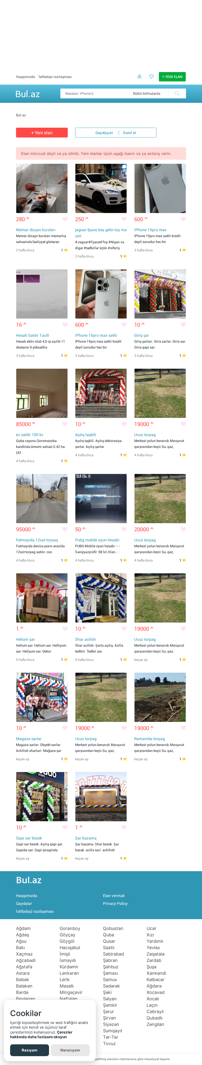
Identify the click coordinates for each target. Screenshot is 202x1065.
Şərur (108, 1011)
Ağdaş (22, 934)
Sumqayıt (112, 1030)
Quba (108, 934)
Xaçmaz (24, 954)
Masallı (67, 986)
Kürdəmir (69, 966)
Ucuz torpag (145, 434)
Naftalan (69, 998)
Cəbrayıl (155, 1011)
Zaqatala (156, 954)
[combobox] (157, 93)
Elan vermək (114, 895)
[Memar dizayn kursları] (42, 188)
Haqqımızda (25, 77)
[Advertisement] (101, 34)
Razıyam (29, 1050)
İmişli (65, 954)
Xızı (150, 934)
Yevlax (153, 947)
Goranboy (70, 928)
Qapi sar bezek (29, 838)
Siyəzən (111, 1024)
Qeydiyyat (104, 133)
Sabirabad (113, 954)
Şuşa (151, 966)
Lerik (65, 979)
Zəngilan (155, 1024)
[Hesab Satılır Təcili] (42, 294)
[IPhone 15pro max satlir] (101, 294)
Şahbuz (110, 966)
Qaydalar (24, 903)
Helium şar (25, 639)
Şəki (107, 992)
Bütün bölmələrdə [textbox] (146, 93)
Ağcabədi (25, 960)
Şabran (110, 960)
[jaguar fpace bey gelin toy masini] (101, 188)
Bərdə (22, 992)
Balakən (24, 986)
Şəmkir (110, 1005)
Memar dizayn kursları (35, 230)
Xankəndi (156, 973)
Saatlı (108, 947)
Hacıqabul (70, 947)
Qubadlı (154, 1018)
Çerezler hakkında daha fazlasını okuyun (41, 1034)
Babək (22, 979)
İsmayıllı (68, 960)
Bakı (20, 947)
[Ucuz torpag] (160, 393)
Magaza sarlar (29, 738)
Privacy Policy (115, 903)
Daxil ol (129, 133)
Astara (23, 973)
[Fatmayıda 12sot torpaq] (42, 498)
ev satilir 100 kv (29, 434)
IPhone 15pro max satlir (96, 335)
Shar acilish (85, 639)
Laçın (152, 1005)
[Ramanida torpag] (160, 697)
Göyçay (67, 934)
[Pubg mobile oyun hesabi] (101, 498)
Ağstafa (24, 966)
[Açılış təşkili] (101, 393)
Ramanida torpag (149, 738)
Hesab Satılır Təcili (32, 335)
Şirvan (109, 1018)
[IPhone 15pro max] (160, 188)
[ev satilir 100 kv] (42, 393)
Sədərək (111, 986)
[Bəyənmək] (65, 219)
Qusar (109, 941)
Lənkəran (69, 973)
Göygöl (67, 941)
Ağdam (23, 928)
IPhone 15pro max (150, 230)
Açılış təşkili (85, 434)
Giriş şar (141, 335)
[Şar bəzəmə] (101, 797)
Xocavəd (156, 992)
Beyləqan (25, 998)
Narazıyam (70, 1050)
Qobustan (113, 928)
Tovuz (109, 1043)
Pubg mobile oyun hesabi (97, 540)
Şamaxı (110, 973)
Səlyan (110, 998)
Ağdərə (154, 986)
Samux (110, 979)
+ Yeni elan (41, 132)
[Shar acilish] (101, 598)
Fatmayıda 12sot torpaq (37, 540)
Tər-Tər (110, 1037)
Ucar (151, 928)
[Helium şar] (42, 598)
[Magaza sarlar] (42, 697)
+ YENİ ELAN (172, 77)
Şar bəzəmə (86, 838)
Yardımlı (155, 941)
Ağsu (21, 941)
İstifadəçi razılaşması (55, 77)
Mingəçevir (71, 992)
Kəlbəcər (156, 979)
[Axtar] (177, 93)
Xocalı (153, 998)
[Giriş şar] (160, 294)
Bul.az (27, 93)
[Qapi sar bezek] (42, 797)
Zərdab (154, 960)
